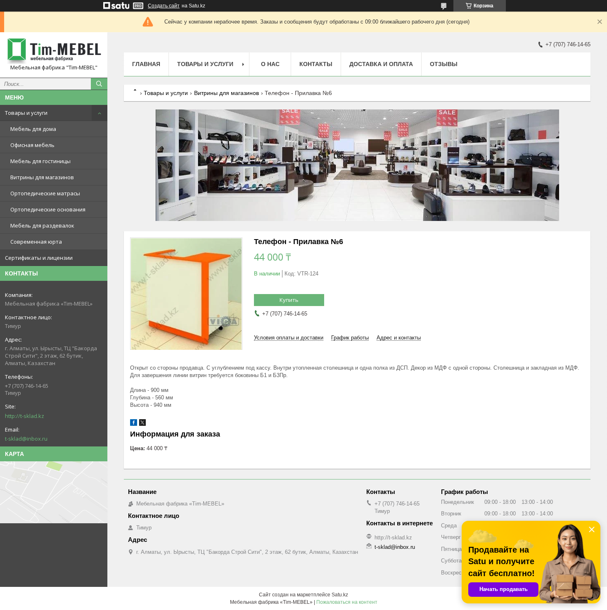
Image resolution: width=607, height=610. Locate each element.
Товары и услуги (26, 112)
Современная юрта (36, 241)
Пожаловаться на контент (346, 602)
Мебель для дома (33, 129)
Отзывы (444, 64)
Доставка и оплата (381, 64)
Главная (146, 64)
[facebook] (133, 424)
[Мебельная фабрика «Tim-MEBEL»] (53, 51)
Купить (289, 300)
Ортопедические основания (47, 209)
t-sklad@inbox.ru (26, 438)
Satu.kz (340, 595)
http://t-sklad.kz (24, 416)
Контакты (315, 64)
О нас (270, 64)
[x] (142, 424)
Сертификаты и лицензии (39, 257)
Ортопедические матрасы (45, 193)
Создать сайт (164, 6)
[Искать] (99, 84)
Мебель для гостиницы (40, 161)
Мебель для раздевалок (42, 225)
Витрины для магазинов (42, 177)
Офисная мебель (32, 145)
